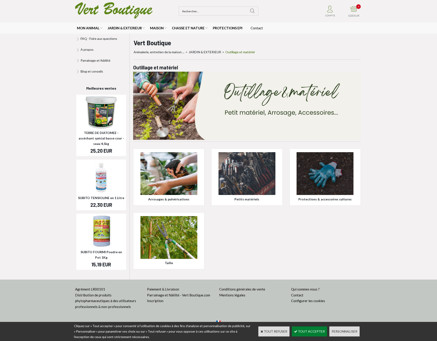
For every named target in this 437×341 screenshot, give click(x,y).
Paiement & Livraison (163, 289)
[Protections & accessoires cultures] (325, 194)
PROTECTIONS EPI (227, 28)
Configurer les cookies (308, 301)
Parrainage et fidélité (95, 60)
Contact (257, 28)
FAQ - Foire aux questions (99, 38)
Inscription (155, 301)
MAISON (157, 28)
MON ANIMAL (88, 28)
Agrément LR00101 (90, 289)
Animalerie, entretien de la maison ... (159, 52)
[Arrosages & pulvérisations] (168, 194)
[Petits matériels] (246, 194)
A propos (87, 49)
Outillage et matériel (240, 52)
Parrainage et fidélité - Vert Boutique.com (178, 295)
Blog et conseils (92, 71)
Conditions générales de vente (242, 289)
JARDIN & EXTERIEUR (125, 28)
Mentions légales (232, 295)
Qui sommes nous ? (305, 289)
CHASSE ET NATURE (188, 28)
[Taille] (168, 258)
